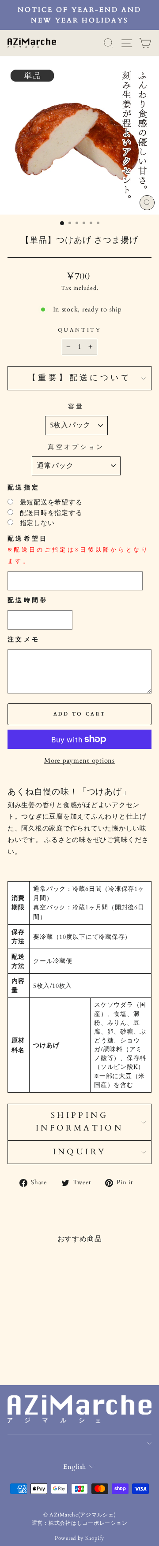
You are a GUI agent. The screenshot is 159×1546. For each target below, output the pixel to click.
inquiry (79, 1151)
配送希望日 (78, 549)
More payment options (79, 760)
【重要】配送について (79, 377)
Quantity (79, 330)
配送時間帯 (28, 600)
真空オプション (76, 447)
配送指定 (24, 487)
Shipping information (79, 1122)
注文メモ (24, 639)
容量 (76, 406)
